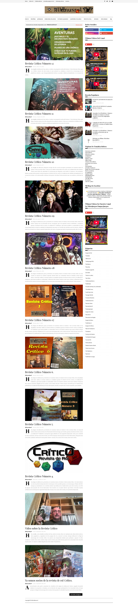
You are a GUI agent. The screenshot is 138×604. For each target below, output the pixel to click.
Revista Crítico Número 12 (39, 63)
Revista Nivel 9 (89, 306)
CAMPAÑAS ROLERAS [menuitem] (75, 19)
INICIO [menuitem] (27, 19)
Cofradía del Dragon (91, 337)
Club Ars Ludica (89, 181)
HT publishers (88, 172)
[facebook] (104, 1)
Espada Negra (88, 174)
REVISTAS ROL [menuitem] (87, 19)
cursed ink (88, 340)
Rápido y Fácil (88, 158)
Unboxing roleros (60, 1)
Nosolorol (87, 157)
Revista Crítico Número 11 (39, 113)
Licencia (67, 1)
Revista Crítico (89, 303)
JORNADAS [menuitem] (40, 19)
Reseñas (88, 267)
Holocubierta (88, 152)
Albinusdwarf (28, 66)
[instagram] (110, 1)
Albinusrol (88, 258)
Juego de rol (89, 253)
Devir (86, 165)
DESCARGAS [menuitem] (104, 19)
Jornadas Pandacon (90, 168)
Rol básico (88, 264)
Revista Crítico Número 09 (39, 215)
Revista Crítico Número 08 (39, 268)
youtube (88, 255)
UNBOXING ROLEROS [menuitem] (50, 19)
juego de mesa (89, 320)
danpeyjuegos (89, 309)
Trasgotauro (88, 155)
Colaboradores (38, 1)
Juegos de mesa (90, 326)
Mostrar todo (79, 24)
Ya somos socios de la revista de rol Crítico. (48, 580)
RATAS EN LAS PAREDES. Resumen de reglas (103, 100)
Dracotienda (88, 166)
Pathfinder (88, 284)
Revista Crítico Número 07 (39, 320)
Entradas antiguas (76, 594)
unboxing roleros (90, 281)
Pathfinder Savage (90, 356)
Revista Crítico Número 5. (39, 424)
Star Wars (88, 278)
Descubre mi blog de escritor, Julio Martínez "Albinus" (99, 193)
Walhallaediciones (89, 175)
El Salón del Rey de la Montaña (93, 286)
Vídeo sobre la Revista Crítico (41, 528)
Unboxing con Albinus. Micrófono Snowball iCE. (101, 139)
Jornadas (88, 272)
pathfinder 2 (89, 323)
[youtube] (112, 1)
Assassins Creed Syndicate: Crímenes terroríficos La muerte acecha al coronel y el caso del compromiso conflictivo (102, 115)
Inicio (26, 1)
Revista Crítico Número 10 (39, 162)
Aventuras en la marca (91, 163)
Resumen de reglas (91, 317)
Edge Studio (88, 160)
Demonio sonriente (90, 151)
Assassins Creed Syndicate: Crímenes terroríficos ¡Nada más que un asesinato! (102, 132)
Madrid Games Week (91, 345)
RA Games (88, 180)
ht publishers (89, 351)
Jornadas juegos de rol (49, 1)
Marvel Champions (90, 328)
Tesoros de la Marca (90, 161)
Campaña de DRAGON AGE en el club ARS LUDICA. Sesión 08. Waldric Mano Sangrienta (102, 124)
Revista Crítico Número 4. (39, 476)
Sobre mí (31, 1)
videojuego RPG (90, 261)
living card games (90, 334)
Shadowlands (88, 177)
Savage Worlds (89, 295)
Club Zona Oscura (90, 348)
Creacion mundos (90, 298)
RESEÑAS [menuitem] (33, 19)
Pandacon (88, 331)
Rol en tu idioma (89, 171)
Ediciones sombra (89, 154)
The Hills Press (89, 178)
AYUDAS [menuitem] (96, 19)
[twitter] (107, 1)
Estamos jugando (90, 269)
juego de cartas (89, 312)
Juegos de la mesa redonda (92, 169)
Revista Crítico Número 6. (39, 372)
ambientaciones (90, 300)
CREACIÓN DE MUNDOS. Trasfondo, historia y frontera (102, 107)
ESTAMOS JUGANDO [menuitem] (63, 19)
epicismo (88, 354)
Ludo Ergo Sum (89, 292)
